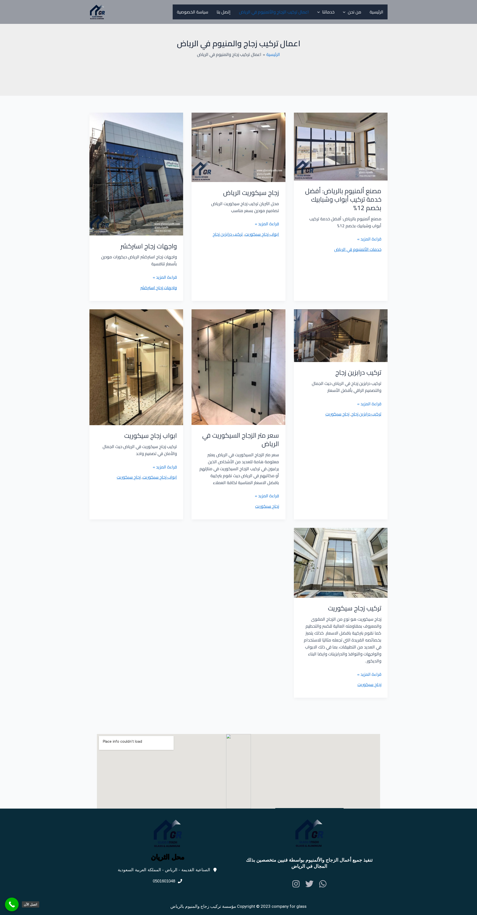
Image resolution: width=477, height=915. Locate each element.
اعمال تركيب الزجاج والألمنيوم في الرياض (274, 12)
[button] (345, 11)
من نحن (354, 12)
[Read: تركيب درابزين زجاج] (341, 335)
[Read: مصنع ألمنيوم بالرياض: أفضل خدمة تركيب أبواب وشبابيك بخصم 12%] (341, 146)
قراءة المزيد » (369, 238)
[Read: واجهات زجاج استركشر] (136, 174)
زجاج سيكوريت (337, 414)
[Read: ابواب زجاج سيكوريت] (136, 367)
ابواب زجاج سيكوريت (262, 234)
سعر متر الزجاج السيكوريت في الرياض (240, 439)
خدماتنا (328, 12)
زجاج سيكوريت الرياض (251, 192)
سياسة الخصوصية (192, 12)
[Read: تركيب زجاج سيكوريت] (341, 562)
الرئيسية (376, 12)
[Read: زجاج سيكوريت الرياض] (238, 147)
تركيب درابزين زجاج (228, 234)
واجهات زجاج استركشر (148, 246)
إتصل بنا (224, 12)
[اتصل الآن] (12, 904)
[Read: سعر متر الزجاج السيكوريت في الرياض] (238, 366)
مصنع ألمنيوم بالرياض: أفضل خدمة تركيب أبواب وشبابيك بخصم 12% (343, 199)
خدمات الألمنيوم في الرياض (357, 249)
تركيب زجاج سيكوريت (354, 608)
